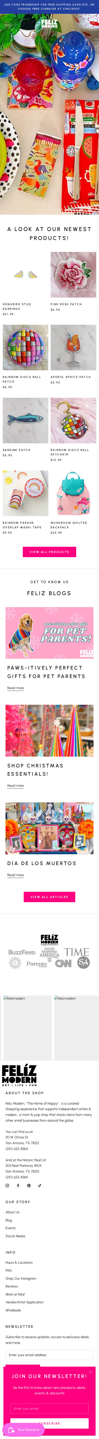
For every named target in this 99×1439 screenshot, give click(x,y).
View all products (49, 552)
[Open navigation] (6, 24)
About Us (12, 1212)
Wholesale (13, 1310)
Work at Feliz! (15, 1294)
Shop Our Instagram (21, 1278)
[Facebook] (18, 1185)
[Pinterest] (29, 1185)
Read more (15, 688)
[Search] (85, 24)
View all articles (49, 897)
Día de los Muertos (42, 863)
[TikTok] (39, 1185)
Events (10, 1228)
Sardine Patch (17, 450)
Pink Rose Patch (66, 304)
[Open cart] (93, 24)
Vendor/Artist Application (25, 1302)
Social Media (15, 1236)
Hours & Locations (19, 1263)
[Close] (90, 1372)
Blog (9, 1220)
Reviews (12, 1286)
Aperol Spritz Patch (71, 377)
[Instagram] (7, 1185)
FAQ (9, 1270)
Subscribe (49, 1423)
